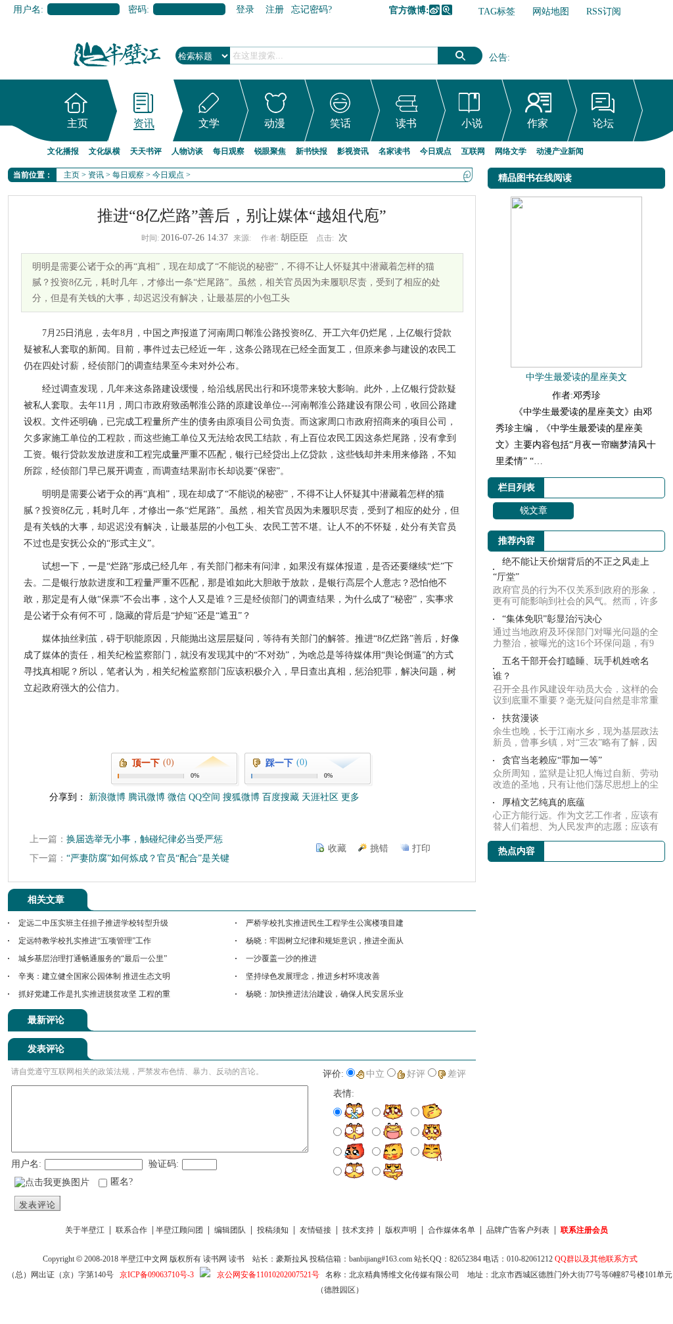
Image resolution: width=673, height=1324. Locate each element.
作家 (537, 123)
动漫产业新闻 (560, 151)
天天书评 (146, 151)
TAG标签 (496, 11)
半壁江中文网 (144, 1259)
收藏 (337, 848)
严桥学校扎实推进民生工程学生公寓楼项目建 (325, 923)
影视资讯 (353, 151)
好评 (416, 1074)
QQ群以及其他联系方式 (596, 1259)
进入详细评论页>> (439, 1022)
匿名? (121, 1182)
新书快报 (311, 151)
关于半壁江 (84, 1230)
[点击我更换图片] (51, 1183)
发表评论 (37, 1205)
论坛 (603, 123)
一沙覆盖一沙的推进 (281, 958)
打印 (421, 848)
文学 (209, 123)
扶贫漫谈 (520, 718)
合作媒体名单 (451, 1230)
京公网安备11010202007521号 (268, 1274)
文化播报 (63, 151)
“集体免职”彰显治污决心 (552, 619)
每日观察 (228, 151)
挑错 (379, 848)
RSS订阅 (603, 11)
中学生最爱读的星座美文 (576, 377)
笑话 (340, 123)
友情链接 (315, 1230)
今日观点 (436, 151)
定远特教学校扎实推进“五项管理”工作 (84, 940)
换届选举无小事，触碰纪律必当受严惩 (144, 839)
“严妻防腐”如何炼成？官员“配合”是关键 (147, 858)
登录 (245, 9)
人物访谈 (187, 151)
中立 (375, 1074)
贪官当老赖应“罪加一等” (552, 760)
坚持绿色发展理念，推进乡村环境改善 (313, 976)
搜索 (460, 55)
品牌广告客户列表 (517, 1230)
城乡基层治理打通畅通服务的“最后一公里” (92, 958)
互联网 (473, 151)
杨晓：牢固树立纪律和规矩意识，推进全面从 (325, 940)
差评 (457, 1074)
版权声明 (401, 1230)
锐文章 (533, 510)
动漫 (274, 123)
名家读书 (394, 151)
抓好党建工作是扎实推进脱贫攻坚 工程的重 (94, 994)
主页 (77, 123)
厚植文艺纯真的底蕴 (543, 802)
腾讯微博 (447, 10)
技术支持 (358, 1230)
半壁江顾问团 (179, 1230)
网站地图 (550, 11)
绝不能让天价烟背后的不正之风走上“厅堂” (571, 569)
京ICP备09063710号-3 (157, 1274)
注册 (275, 9)
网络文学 (510, 151)
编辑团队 (230, 1230)
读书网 (215, 1259)
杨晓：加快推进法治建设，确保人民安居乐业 (325, 994)
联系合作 (131, 1230)
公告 (498, 57)
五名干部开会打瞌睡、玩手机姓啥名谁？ (571, 668)
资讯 (143, 123)
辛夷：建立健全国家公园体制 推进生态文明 (94, 976)
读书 (406, 123)
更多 (350, 797)
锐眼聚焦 (270, 151)
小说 (471, 123)
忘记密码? (311, 9)
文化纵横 (104, 151)
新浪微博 (434, 10)
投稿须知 (273, 1230)
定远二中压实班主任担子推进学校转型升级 (93, 923)
